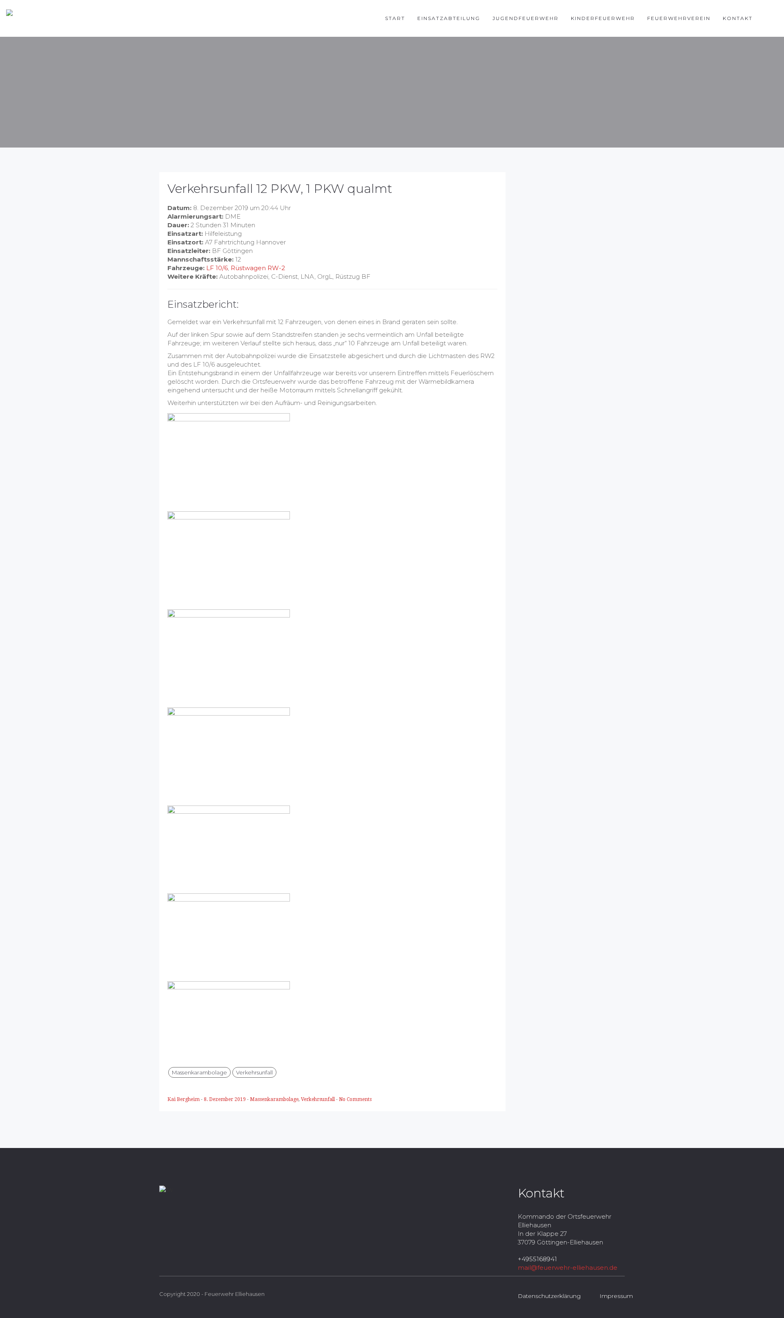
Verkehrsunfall (254, 1072)
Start (395, 18)
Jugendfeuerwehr (525, 18)
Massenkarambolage (199, 1072)
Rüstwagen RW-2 (258, 268)
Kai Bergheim (184, 1099)
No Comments (355, 1099)
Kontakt (738, 18)
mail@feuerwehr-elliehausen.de (567, 1267)
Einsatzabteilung (448, 18)
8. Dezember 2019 (225, 1099)
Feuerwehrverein (678, 18)
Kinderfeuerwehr (603, 18)
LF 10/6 (217, 268)
